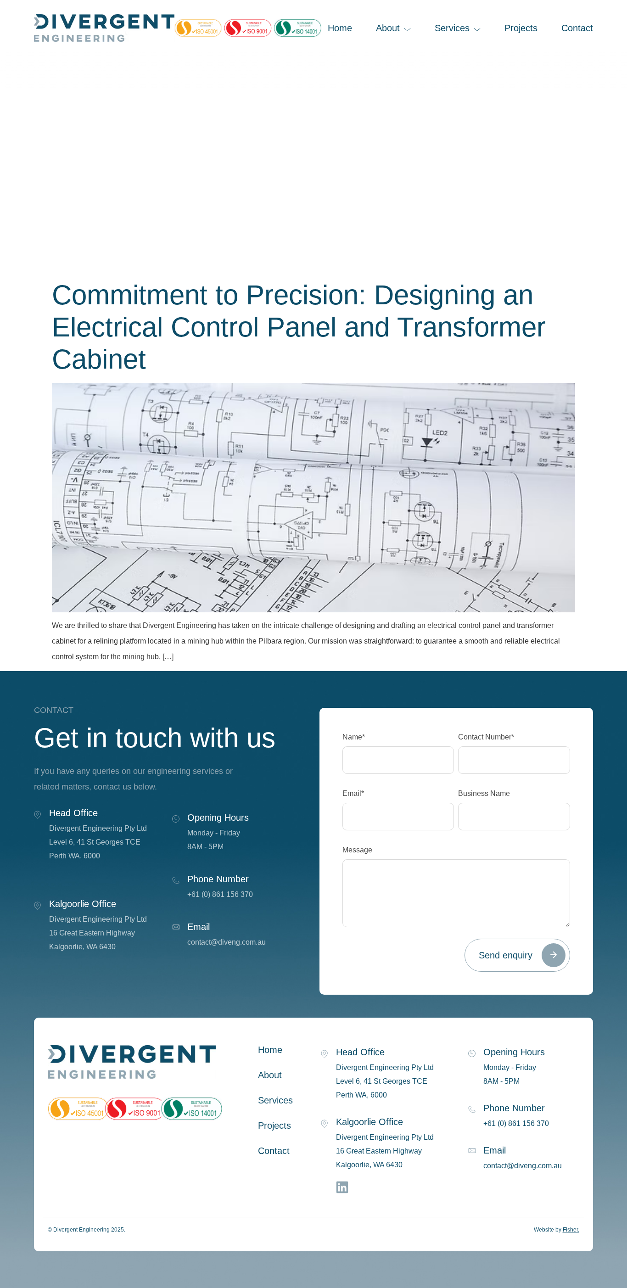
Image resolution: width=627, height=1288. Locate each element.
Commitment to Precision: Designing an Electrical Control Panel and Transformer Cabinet (299, 327)
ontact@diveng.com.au (228, 942)
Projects (520, 28)
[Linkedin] (341, 1187)
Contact (577, 28)
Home (340, 28)
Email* (353, 793)
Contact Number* (486, 737)
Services (452, 28)
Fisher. (571, 1229)
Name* (353, 737)
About (388, 28)
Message (357, 850)
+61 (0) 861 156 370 (220, 894)
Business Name (484, 793)
